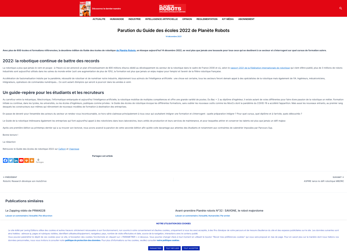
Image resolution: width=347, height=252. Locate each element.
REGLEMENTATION (207, 19)
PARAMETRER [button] (155, 248)
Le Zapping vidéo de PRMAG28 (25, 210)
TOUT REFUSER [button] (172, 248)
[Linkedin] (16, 160)
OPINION (187, 19)
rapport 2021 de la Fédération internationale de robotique (260, 67)
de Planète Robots (126, 50)
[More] (31, 160)
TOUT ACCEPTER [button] (191, 248)
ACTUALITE (99, 19)
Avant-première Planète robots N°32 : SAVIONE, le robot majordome (219, 210)
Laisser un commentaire (16, 216)
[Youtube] (21, 160)
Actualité (33, 216)
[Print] (26, 160)
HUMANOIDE (117, 19)
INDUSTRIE (134, 19)
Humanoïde (213, 216)
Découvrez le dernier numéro (106, 8)
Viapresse (74, 149)
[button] (340, 8)
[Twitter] (10, 160)
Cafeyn (62, 149)
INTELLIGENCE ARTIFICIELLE (161, 19)
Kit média (228, 19)
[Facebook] (5, 160)
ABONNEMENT (246, 19)
